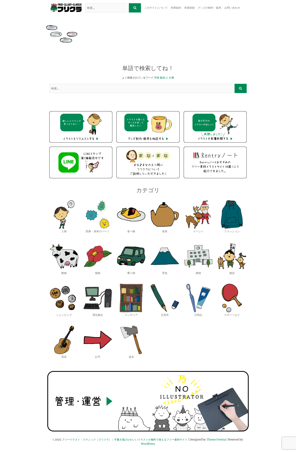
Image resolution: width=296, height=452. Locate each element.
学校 (156, 77)
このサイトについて (156, 7)
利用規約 (176, 7)
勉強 (162, 77)
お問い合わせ (232, 7)
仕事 (171, 77)
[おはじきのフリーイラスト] (62, 34)
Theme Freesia (216, 439)
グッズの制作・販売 (209, 7)
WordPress (148, 444)
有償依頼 (189, 7)
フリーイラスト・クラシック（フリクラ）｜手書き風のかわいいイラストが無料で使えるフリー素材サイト (124, 439)
